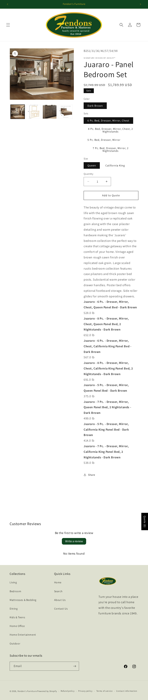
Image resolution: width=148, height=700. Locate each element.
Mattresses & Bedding (23, 600)
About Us (60, 600)
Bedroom (15, 591)
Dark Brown (95, 105)
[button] (8, 25)
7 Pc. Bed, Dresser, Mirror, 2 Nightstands (111, 149)
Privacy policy (85, 691)
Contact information (126, 691)
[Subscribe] (74, 666)
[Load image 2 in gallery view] (34, 112)
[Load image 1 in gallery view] (18, 112)
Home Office (17, 626)
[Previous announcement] (7, 4)
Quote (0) (144, 521)
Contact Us (61, 608)
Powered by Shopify (47, 691)
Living (13, 582)
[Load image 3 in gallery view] (50, 112)
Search (58, 591)
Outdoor (15, 643)
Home (57, 582)
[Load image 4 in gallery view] (66, 112)
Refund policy (67, 691)
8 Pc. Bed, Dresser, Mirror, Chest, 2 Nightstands (110, 130)
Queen (91, 165)
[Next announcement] (140, 4)
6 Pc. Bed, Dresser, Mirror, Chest (108, 120)
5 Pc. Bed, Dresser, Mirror (103, 140)
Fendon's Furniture (27, 691)
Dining (14, 608)
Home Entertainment (23, 634)
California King (115, 165)
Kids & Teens (17, 617)
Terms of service (104, 691)
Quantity (88, 173)
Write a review (74, 541)
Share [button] (91, 475)
